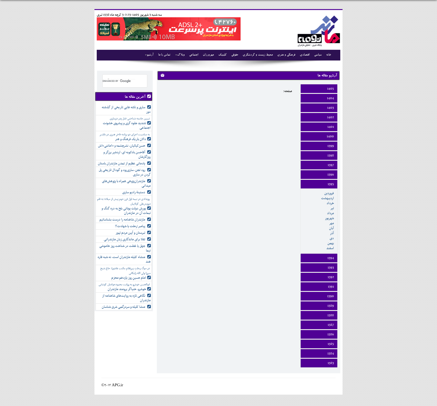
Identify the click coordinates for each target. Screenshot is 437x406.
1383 (331, 363)
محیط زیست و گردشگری (258, 55)
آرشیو (150, 55)
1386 (330, 334)
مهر (331, 223)
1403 (330, 108)
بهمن (331, 243)
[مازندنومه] (318, 30)
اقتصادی (305, 55)
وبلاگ (181, 55)
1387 (331, 325)
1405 (330, 89)
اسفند (330, 248)
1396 (330, 175)
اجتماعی (193, 55)
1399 (330, 146)
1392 (331, 277)
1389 (330, 306)
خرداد (330, 203)
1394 (330, 258)
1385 (331, 344)
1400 (330, 136)
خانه (328, 55)
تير (332, 208)
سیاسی (318, 55)
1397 (331, 165)
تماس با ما (164, 55)
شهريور (329, 218)
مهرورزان (208, 55)
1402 (330, 117)
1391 (331, 287)
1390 (330, 296)
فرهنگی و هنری (286, 55)
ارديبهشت (327, 198)
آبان (331, 228)
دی (332, 238)
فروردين (329, 193)
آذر (332, 233)
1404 (330, 98)
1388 (330, 315)
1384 (330, 353)
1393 (331, 268)
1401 (330, 127)
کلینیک (222, 55)
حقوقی (234, 55)
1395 (331, 184)
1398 (330, 155)
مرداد (330, 213)
